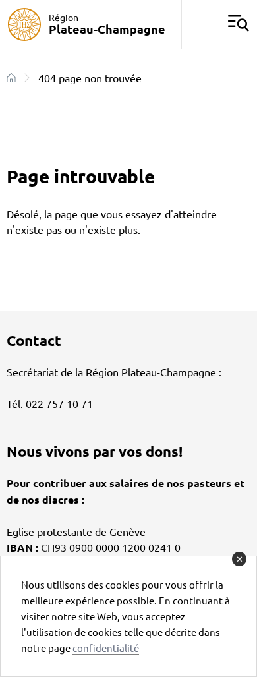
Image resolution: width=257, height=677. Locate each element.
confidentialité (105, 647)
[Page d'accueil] (11, 78)
